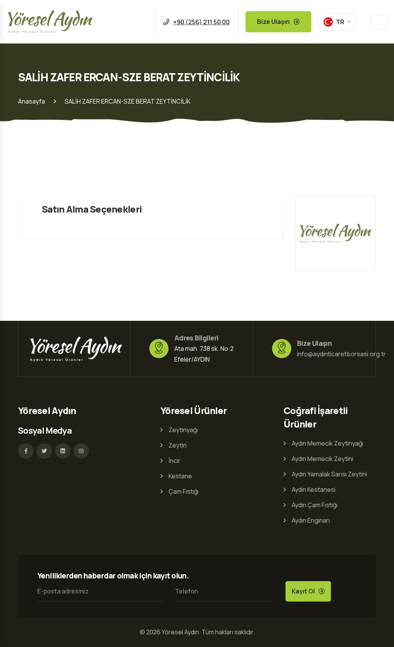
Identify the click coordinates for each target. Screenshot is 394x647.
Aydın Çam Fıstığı (314, 505)
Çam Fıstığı (184, 491)
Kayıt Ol (303, 591)
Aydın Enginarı (311, 520)
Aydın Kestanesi (314, 489)
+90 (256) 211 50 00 (201, 22)
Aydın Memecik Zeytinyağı (327, 443)
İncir (174, 460)
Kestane (180, 476)
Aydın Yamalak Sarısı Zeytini (329, 474)
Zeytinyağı (183, 430)
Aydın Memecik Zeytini (322, 458)
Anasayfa (31, 101)
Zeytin (178, 445)
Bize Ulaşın (273, 21)
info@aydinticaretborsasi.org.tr (341, 354)
